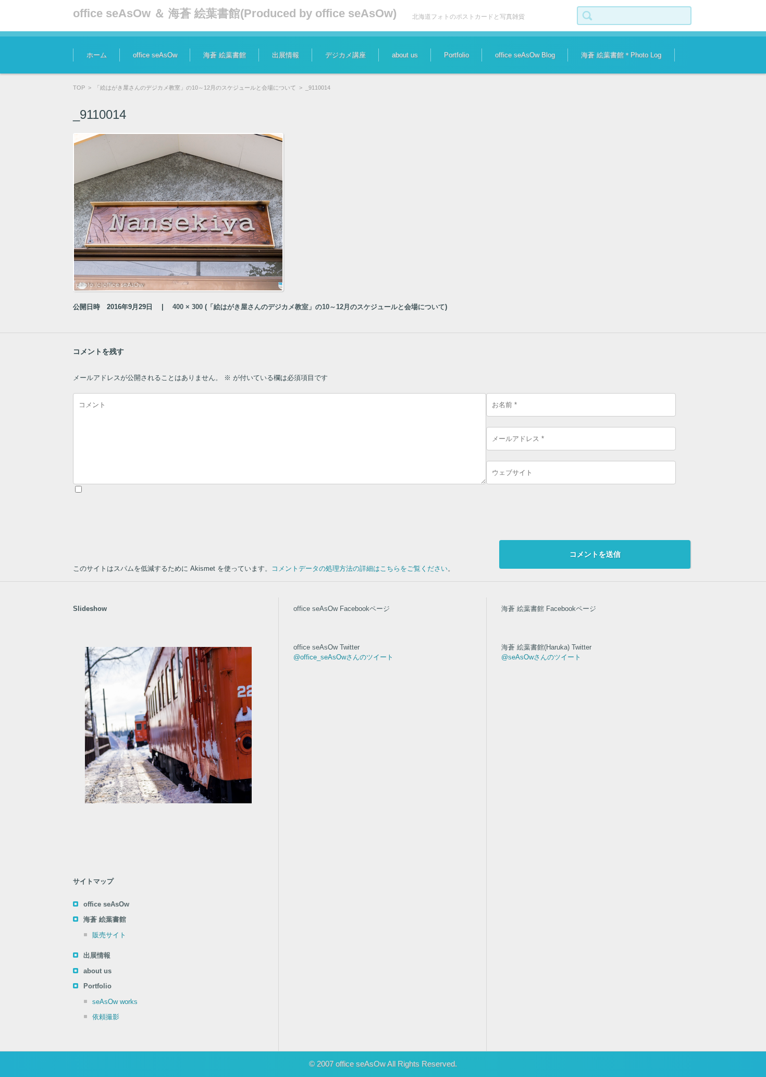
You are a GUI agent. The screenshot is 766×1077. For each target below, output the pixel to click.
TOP (79, 87)
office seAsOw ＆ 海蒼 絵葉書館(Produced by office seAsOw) (235, 13)
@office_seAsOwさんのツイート (343, 657)
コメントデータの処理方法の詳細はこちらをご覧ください (359, 568)
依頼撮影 (105, 1017)
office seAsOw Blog (525, 55)
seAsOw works (115, 1002)
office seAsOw (155, 55)
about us (405, 55)
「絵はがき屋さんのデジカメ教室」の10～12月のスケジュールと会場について (195, 87)
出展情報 (285, 55)
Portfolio (456, 55)
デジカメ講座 (345, 55)
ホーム (97, 55)
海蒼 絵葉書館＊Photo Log (621, 55)
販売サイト (109, 935)
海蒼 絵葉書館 (224, 55)
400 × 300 (187, 307)
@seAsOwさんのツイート (541, 657)
